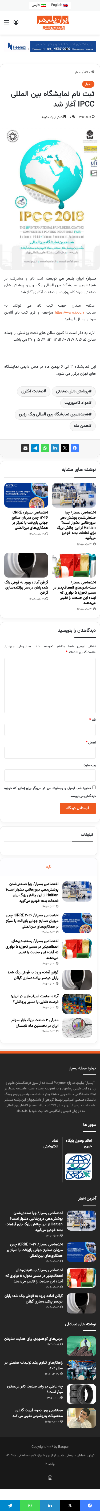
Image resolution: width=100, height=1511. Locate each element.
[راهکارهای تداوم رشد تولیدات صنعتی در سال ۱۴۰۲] (81, 1370)
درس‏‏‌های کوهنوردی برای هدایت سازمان (33, 1339)
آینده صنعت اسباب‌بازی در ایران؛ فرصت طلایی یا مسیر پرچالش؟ (34, 999)
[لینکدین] (55, 448)
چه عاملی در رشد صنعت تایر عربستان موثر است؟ (35, 1389)
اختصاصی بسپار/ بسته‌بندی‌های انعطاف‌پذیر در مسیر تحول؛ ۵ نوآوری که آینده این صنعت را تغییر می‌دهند (74, 593)
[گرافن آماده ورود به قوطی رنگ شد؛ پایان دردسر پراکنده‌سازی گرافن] (26, 565)
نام (92, 720)
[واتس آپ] (45, 448)
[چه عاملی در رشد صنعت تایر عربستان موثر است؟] (81, 1394)
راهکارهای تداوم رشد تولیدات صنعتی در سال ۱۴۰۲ (34, 1365)
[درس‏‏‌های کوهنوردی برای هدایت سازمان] (81, 1346)
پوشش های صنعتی (72, 391)
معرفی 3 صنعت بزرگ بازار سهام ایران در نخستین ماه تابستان (34, 1023)
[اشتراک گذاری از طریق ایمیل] (25, 448)
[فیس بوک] (75, 448)
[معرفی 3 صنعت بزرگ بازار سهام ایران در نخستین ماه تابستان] (77, 1028)
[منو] (6, 25)
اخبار (78, 72)
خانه (87, 72)
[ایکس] (65, 448)
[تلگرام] (35, 448)
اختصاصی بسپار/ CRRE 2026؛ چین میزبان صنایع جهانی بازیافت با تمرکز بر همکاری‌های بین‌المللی (29, 520)
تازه (48, 867)
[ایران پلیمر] (50, 23)
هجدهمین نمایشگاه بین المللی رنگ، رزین (54, 414)
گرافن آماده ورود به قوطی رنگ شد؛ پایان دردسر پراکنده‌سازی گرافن (26, 588)
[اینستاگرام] (50, 1477)
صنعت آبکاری (32, 391)
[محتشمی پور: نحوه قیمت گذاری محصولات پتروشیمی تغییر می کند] (81, 1418)
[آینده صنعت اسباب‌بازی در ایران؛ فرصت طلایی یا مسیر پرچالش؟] (77, 1004)
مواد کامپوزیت (77, 403)
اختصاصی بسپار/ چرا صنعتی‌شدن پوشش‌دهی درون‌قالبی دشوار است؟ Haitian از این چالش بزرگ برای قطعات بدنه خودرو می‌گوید (76, 525)
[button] (76, 49)
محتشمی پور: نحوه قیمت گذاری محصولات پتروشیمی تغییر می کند (38, 1413)
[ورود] (16, 25)
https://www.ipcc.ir (69, 312)
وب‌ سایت (89, 765)
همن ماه (81, 426)
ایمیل (91, 742)
